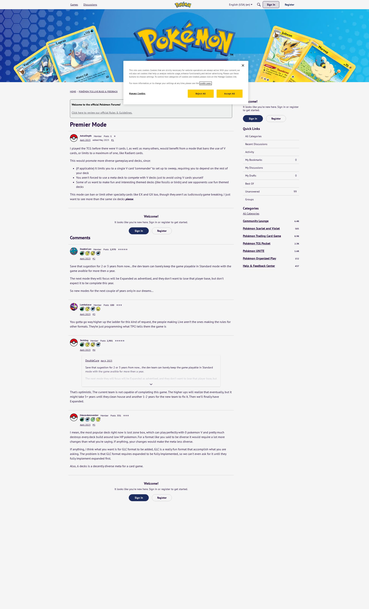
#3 (94, 314)
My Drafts (271, 175)
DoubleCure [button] (85, 249)
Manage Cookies (137, 93)
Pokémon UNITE (271, 251)
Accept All (229, 93)
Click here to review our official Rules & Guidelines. (102, 112)
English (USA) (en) (239, 4)
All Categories (253, 136)
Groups (249, 199)
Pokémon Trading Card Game (271, 236)
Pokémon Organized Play (271, 258)
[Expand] (151, 384)
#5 (94, 424)
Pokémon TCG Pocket (271, 243)
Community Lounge (271, 221)
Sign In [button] (139, 231)
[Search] (258, 4)
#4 (94, 349)
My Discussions (254, 167)
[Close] (243, 65)
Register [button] (162, 231)
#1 (112, 140)
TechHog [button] (84, 340)
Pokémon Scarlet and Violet (271, 228)
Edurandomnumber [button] (89, 415)
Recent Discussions (256, 144)
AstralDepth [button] (86, 135)
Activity (249, 152)
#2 (94, 258)
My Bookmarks (271, 160)
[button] (74, 138)
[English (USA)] (183, 5)
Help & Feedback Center (271, 266)
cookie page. (205, 83)
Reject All (201, 93)
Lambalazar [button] (85, 304)
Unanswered (271, 191)
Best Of (249, 183)
